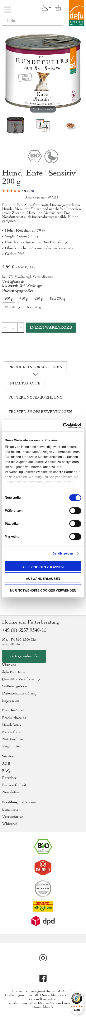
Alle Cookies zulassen (43, 567)
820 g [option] (38, 299)
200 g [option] (8, 299)
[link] (44, 7)
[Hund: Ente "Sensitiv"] (43, 126)
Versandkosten (43, 277)
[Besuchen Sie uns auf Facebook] (43, 978)
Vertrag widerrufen (24, 656)
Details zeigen (62, 553)
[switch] (75, 511)
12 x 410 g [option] (12, 307)
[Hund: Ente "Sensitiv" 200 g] (15, 126)
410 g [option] (23, 299)
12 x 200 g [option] (57, 299)
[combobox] (32, 21)
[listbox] (43, 304)
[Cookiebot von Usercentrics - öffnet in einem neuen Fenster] (63, 425)
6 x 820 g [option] (34, 307)
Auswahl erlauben (43, 578)
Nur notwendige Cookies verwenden (43, 590)
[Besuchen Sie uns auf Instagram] (43, 958)
